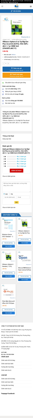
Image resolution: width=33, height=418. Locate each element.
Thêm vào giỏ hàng (8, 243)
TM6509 (19, 57)
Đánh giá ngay (16, 170)
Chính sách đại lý (6, 370)
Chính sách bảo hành (7, 363)
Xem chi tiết (8, 246)
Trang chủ (6, 40)
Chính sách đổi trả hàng (8, 360)
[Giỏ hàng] (31, 6)
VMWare (13, 54)
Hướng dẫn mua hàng (7, 367)
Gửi (16, 202)
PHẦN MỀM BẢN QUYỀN (19, 40)
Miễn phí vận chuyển (18, 0)
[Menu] (2, 6)
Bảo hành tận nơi (14, 2)
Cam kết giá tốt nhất (7, 0)
